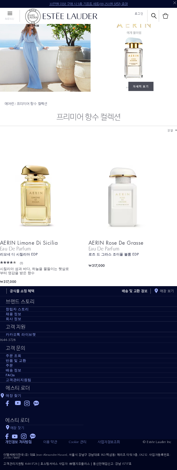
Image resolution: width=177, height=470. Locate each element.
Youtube (18, 403)
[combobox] (170, 130)
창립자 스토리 (17, 309)
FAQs (10, 375)
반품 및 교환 (16, 360)
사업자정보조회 (109, 442)
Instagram (27, 403)
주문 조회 (13, 355)
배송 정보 (13, 370)
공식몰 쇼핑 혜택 (22, 291)
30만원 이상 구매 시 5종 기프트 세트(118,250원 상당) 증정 (88, 4)
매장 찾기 (13, 395)
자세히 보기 (141, 86)
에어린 (9, 104)
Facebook (9, 403)
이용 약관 (50, 442)
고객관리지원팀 (18, 380)
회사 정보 (13, 319)
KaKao (36, 403)
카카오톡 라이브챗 (21, 334)
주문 (9, 365)
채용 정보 (13, 314)
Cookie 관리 (77, 442)
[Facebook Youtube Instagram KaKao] (44, 435)
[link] (44, 193)
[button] (176, 130)
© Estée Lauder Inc (157, 442)
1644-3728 (8, 340)
